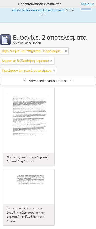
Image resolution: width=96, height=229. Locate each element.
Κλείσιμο (87, 4)
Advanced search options (48, 80)
